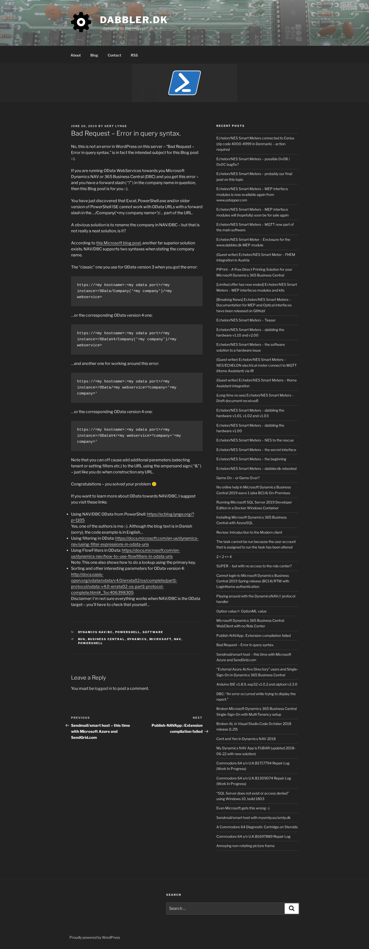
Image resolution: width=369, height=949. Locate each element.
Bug (82, 639)
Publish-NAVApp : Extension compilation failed (253, 635)
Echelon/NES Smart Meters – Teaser (246, 320)
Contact (114, 55)
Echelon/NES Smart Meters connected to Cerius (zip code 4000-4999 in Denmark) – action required (255, 143)
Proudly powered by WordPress (95, 937)
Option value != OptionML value (241, 611)
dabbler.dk (134, 19)
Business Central (106, 639)
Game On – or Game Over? (238, 478)
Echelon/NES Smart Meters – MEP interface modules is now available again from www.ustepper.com (252, 194)
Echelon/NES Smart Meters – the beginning (251, 459)
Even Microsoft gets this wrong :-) (243, 808)
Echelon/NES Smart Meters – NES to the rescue (255, 440)
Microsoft (160, 639)
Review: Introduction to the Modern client (249, 532)
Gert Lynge (115, 126)
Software (153, 632)
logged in (103, 688)
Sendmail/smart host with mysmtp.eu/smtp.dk (253, 817)
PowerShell (127, 632)
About (76, 55)
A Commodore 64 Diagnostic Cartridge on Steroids (257, 827)
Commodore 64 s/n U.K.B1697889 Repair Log (253, 836)
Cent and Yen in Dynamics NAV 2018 (246, 739)
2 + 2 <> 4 (224, 556)
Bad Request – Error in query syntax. (245, 645)
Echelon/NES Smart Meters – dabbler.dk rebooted (256, 468)
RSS (134, 55)
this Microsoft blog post (118, 243)
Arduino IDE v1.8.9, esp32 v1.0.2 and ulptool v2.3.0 (256, 684)
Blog (94, 55)
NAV (177, 639)
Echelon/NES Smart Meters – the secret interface (256, 450)
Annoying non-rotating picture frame (245, 846)
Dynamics (137, 639)
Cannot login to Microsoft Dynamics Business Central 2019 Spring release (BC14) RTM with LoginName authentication (252, 581)
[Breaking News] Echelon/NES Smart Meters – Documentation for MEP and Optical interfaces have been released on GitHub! (254, 305)
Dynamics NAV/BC (95, 632)
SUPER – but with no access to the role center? (254, 566)
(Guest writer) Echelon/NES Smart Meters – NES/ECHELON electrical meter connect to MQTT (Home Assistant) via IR (256, 365)
